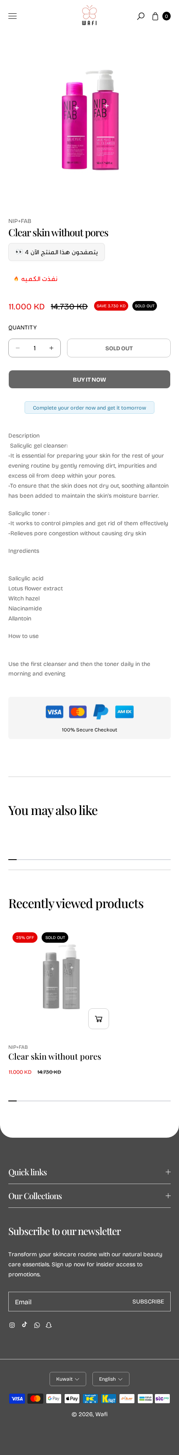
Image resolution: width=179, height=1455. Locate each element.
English (107, 1379)
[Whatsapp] (37, 1325)
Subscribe (148, 1301)
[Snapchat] (48, 1325)
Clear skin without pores (54, 1056)
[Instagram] (12, 1325)
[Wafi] (89, 16)
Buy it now (89, 379)
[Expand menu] (12, 16)
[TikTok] (24, 1324)
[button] (141, 16)
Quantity (22, 327)
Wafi (101, 1413)
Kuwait (64, 1379)
